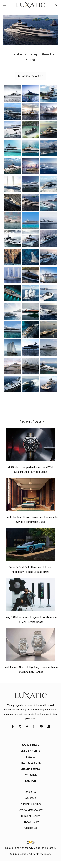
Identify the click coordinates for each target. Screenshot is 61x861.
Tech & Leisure (30, 762)
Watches (30, 774)
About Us (30, 792)
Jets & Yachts (30, 750)
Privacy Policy (30, 822)
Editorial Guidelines (30, 803)
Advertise (30, 797)
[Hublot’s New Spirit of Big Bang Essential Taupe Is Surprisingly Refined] (30, 645)
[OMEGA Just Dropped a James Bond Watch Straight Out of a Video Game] (30, 445)
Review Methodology (30, 810)
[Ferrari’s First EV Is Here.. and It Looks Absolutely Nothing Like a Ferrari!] (30, 545)
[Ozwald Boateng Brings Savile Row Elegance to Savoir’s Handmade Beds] (30, 495)
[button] (56, 4)
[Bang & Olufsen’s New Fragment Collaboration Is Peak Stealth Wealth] (30, 595)
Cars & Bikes (30, 744)
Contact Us (30, 827)
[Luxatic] (30, 4)
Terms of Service (30, 816)
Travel (30, 756)
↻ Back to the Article (30, 75)
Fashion (30, 780)
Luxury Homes (30, 768)
